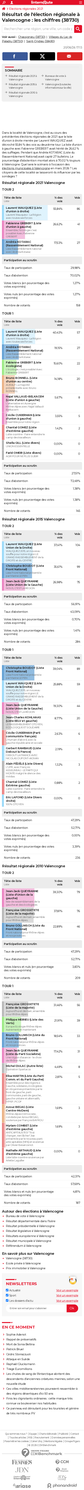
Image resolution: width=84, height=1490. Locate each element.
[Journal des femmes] (22, 1462)
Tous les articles (17, 1437)
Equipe (33, 1434)
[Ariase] (22, 1486)
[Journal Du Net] (22, 1470)
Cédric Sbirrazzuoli (18, 1354)
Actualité (14, 1290)
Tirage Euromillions (19, 1369)
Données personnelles (63, 1437)
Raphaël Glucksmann (20, 1364)
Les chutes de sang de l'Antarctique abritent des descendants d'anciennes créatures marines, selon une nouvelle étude (43, 1378)
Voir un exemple (67, 1290)
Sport (12, 1295)
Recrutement (42, 1437)
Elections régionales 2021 (26, 9)
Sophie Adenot (16, 1334)
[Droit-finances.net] (62, 1470)
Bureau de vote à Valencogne (25, 1216)
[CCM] (62, 1462)
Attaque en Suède (18, 1359)
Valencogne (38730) (19, 1258)
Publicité (63, 1434)
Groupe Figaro (72, 1441)
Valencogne (52, 84)
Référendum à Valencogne (24, 1246)
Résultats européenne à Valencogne (30, 1236)
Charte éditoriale (48, 1434)
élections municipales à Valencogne (26, 168)
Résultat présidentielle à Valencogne (30, 1226)
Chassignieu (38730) (31, 37)
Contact (74, 1434)
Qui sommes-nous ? (16, 1434)
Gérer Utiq (36, 1441)
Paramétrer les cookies (16, 1441)
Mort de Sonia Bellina (20, 1344)
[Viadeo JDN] (62, 1477)
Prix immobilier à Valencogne (25, 1268)
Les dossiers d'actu (20, 1301)
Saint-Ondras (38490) (40, 41)
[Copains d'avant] (22, 1477)
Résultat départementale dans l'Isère (30, 1221)
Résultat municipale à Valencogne (28, 1241)
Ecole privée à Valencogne (23, 1263)
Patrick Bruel (15, 1349)
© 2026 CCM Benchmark (42, 1445)
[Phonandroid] (62, 1485)
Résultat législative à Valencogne (27, 1231)
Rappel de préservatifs (21, 1339)
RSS (30, 1437)
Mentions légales (53, 1441)
